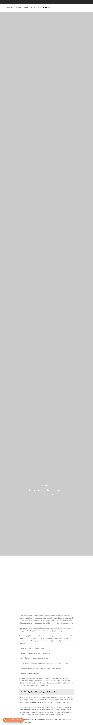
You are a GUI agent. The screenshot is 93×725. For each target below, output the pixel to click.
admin (40, 495)
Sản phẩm (25, 7)
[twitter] (7, 1)
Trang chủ (10, 7)
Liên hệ (39, 7)
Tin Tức (45, 485)
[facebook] (4, 1)
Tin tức (33, 7)
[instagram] (11, 1)
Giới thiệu (18, 7)
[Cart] (89, 8)
